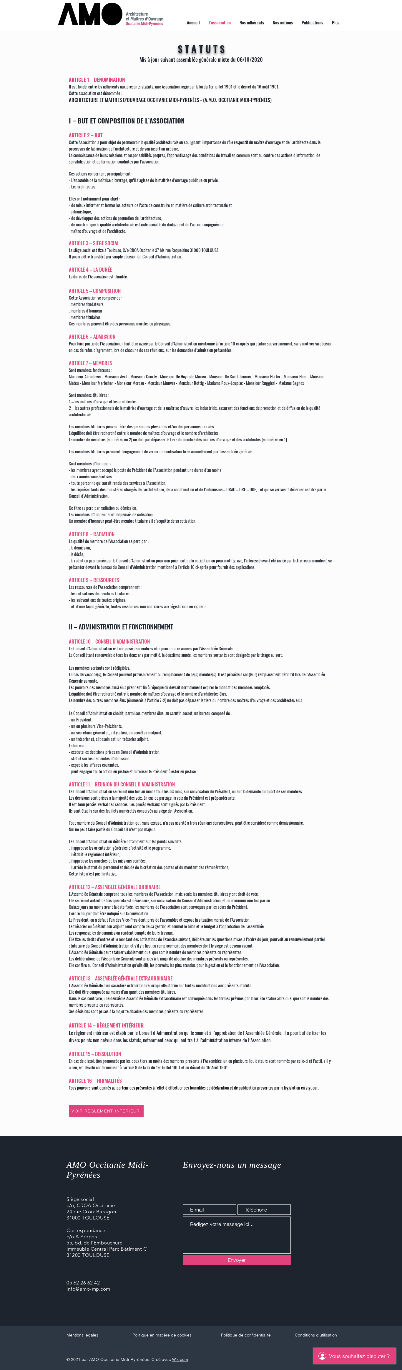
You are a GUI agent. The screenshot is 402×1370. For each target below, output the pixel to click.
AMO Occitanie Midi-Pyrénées (119, 1359)
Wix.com (180, 1359)
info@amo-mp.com (88, 1289)
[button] (282, 22)
